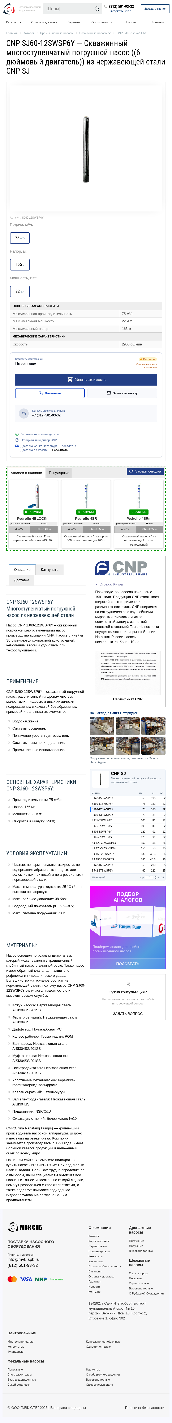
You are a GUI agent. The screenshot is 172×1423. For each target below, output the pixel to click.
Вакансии (95, 1271)
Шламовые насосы (139, 1262)
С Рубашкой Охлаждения (146, 1293)
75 (143, 803)
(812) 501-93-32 (121, 7)
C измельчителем (20, 1374)
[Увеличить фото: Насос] (86, 148)
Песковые (135, 1278)
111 (153, 820)
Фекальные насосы (26, 1361)
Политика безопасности (105, 1266)
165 (153, 809)
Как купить (49, 570)
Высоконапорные (141, 1250)
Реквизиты (96, 1256)
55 (153, 842)
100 (143, 820)
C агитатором (138, 1273)
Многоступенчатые (21, 1341)
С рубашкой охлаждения (103, 1374)
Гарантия (74, 22)
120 (143, 831)
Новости (130, 22)
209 (153, 865)
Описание (22, 570)
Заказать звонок (155, 8)
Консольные (16, 1346)
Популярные (59, 473)
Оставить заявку (125, 393)
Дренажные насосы (140, 1230)
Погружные (136, 1240)
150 (143, 842)
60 (143, 798)
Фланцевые (15, 1351)
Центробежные (22, 1333)
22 (164, 798)
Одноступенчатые (98, 1346)
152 (153, 803)
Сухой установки (19, 1384)
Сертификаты (98, 1246)
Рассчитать (60, 450)
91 (153, 831)
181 (153, 815)
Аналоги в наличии (26, 473)
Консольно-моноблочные (103, 1341)
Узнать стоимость (90, 380)
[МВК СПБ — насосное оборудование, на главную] (9, 9)
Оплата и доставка (44, 22)
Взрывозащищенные (22, 1379)
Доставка (21, 580)
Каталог (94, 1236)
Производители (99, 1251)
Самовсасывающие (99, 1384)
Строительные (139, 1283)
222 (153, 870)
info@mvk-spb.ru (121, 11)
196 (153, 798)
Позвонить (53, 393)
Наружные (136, 1245)
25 (164, 842)
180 (143, 854)
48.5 (152, 854)
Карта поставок (99, 1241)
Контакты (95, 1291)
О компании (100, 1228)
